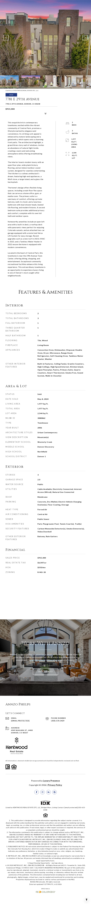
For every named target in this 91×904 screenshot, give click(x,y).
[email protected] (71, 807)
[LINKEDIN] (48, 792)
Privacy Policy (55, 785)
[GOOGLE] (54, 792)
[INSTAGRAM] (42, 792)
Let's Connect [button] (45, 671)
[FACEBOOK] (36, 792)
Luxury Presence (51, 780)
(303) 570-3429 (57, 721)
